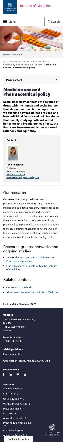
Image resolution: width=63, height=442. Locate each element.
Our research (39, 61)
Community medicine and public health (22, 64)
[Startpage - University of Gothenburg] (52, 429)
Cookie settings (12, 430)
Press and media (12, 408)
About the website (13, 418)
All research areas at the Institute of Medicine (32, 292)
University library (14, 398)
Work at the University (15, 403)
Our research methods (19, 287)
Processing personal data (17, 422)
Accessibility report (14, 435)
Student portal (13, 388)
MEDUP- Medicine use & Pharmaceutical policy (30, 259)
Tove (15, 164)
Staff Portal (11, 393)
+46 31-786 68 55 (15, 174)
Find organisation (12, 354)
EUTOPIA (8, 413)
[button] (22, 21)
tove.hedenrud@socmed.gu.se (22, 177)
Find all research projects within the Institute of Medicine (31, 267)
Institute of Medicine (19, 61)
